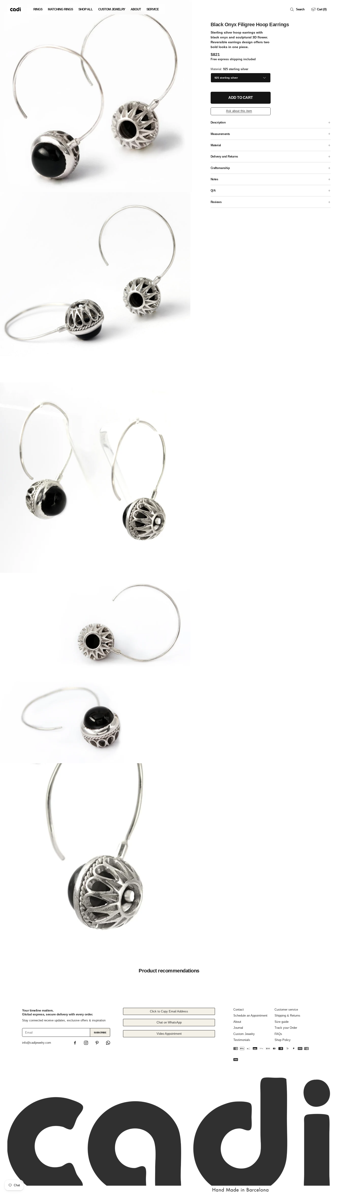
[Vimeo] (108, 1043)
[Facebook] (75, 1043)
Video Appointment (169, 1033)
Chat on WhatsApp (169, 1022)
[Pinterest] (97, 1043)
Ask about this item (239, 111)
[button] (298, 9)
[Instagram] (86, 1043)
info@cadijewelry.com (36, 1042)
